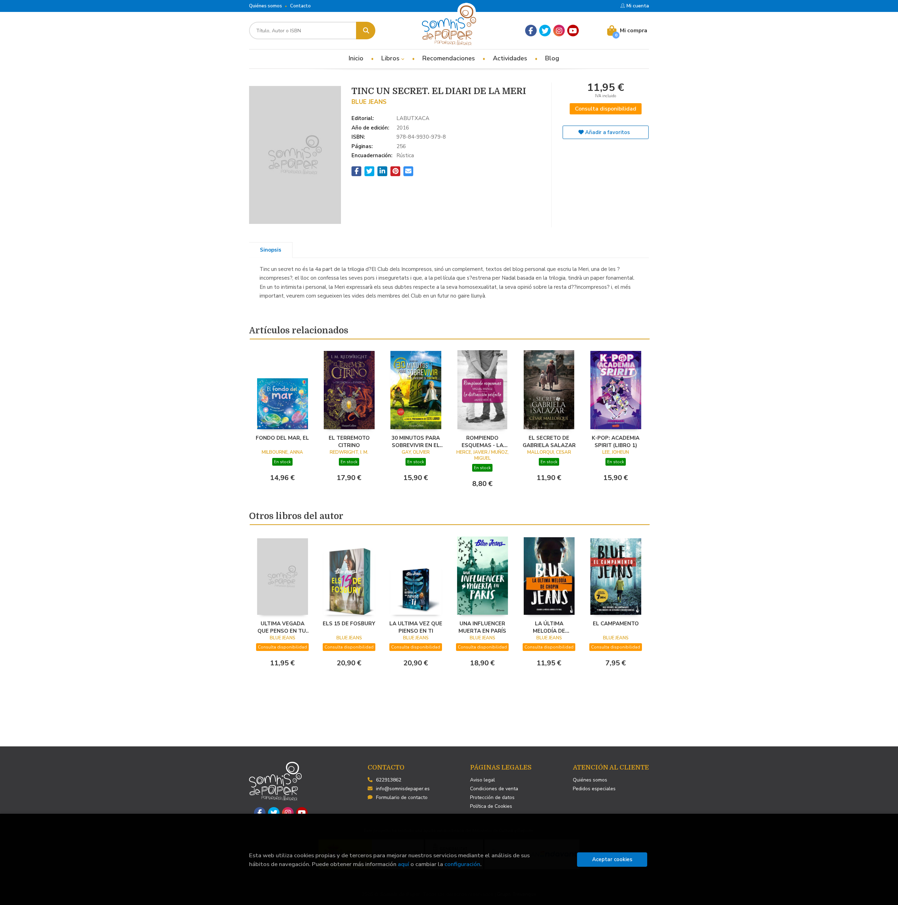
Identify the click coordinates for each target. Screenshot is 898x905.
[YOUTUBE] (573, 30)
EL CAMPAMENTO (616, 623)
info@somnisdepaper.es (403, 788)
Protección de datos (492, 797)
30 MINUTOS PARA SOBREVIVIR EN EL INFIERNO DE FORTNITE (415, 441)
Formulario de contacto (402, 797)
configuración (462, 864)
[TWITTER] (545, 30)
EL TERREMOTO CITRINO (349, 441)
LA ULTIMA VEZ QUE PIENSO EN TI (415, 627)
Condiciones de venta (494, 788)
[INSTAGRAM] (559, 30)
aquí (403, 864)
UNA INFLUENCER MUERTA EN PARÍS (482, 627)
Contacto (300, 6)
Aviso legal (482, 780)
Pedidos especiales (594, 788)
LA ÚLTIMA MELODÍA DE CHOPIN (549, 627)
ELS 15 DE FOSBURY (349, 623)
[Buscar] (365, 30)
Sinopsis (270, 249)
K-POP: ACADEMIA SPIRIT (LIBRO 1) (615, 441)
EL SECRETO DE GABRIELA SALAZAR (549, 441)
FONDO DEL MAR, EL (282, 437)
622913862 (388, 780)
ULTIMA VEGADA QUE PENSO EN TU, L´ (282, 627)
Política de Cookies (491, 806)
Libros (391, 58)
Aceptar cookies (612, 859)
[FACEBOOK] (531, 30)
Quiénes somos (265, 6)
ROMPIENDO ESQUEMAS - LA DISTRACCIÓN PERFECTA (482, 441)
